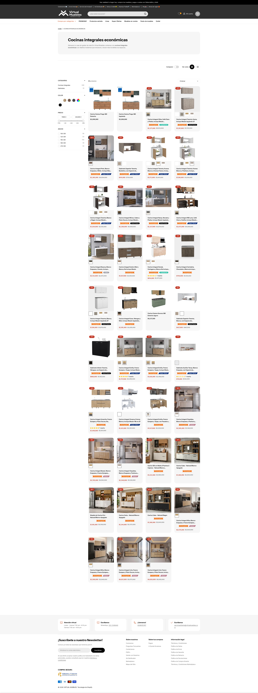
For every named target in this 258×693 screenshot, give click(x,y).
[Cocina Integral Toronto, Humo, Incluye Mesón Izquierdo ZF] (187, 99)
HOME (60, 28)
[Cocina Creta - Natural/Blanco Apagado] (130, 500)
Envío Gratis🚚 (73, 6)
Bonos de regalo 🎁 (154, 6)
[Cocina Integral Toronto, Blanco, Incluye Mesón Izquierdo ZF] (177, 114)
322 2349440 (113, 625)
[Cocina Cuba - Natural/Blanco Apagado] (187, 450)
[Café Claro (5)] (65, 100)
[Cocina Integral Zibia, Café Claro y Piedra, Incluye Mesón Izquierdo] (158, 99)
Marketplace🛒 (136, 6)
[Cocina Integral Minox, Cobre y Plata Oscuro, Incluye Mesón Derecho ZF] (130, 197)
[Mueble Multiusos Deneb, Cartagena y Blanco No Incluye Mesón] (153, 262)
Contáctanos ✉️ (62, 6)
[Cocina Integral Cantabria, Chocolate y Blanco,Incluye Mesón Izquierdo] (187, 246)
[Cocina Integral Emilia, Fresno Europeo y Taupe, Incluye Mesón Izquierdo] (119, 363)
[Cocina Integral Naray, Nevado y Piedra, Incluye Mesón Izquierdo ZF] (158, 197)
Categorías (62, 80)
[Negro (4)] (60, 105)
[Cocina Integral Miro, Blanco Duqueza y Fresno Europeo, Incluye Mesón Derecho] (187, 500)
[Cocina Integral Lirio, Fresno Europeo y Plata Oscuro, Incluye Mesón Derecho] (130, 550)
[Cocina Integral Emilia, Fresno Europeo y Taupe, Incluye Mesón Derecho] (130, 347)
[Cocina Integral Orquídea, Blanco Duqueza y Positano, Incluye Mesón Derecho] (187, 399)
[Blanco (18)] (60, 100)
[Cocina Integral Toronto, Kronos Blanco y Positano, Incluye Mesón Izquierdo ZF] (192, 114)
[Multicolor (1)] (78, 100)
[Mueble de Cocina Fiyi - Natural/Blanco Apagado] (101, 500)
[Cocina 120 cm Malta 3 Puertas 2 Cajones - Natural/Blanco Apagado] (158, 450)
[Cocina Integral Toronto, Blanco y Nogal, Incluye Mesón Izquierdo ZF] (101, 197)
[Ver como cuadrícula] (192, 66)
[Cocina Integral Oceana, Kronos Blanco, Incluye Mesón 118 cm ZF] (130, 399)
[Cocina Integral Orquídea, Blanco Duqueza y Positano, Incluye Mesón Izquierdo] (130, 450)
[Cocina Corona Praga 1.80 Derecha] (101, 99)
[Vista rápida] (111, 90)
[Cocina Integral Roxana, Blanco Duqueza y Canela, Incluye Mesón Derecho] (101, 246)
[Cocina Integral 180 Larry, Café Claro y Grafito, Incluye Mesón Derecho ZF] (187, 197)
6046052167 (142, 625)
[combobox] (118, 13)
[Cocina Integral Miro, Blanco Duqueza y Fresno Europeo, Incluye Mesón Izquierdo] (101, 550)
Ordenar (182, 81)
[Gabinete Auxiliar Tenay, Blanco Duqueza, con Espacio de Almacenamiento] (187, 347)
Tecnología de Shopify (85, 687)
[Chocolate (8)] (69, 100)
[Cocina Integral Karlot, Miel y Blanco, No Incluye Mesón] (130, 246)
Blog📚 (145, 6)
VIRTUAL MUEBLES (70, 687)
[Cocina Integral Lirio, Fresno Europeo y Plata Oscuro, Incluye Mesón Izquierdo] (158, 550)
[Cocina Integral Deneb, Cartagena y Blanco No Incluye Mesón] (158, 246)
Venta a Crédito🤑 (112, 6)
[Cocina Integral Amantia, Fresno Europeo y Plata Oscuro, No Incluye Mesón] (101, 399)
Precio (60, 112)
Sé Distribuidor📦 (100, 6)
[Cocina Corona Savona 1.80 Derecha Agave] (158, 298)
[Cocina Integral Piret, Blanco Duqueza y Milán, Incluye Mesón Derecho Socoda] (101, 148)
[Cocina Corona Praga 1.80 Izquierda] (130, 99)
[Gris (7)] (74, 100)
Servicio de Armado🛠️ (86, 6)
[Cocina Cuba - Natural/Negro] (158, 500)
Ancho (60, 129)
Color (60, 95)
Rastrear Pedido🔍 (124, 6)
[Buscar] (145, 14)
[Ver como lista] (197, 66)
